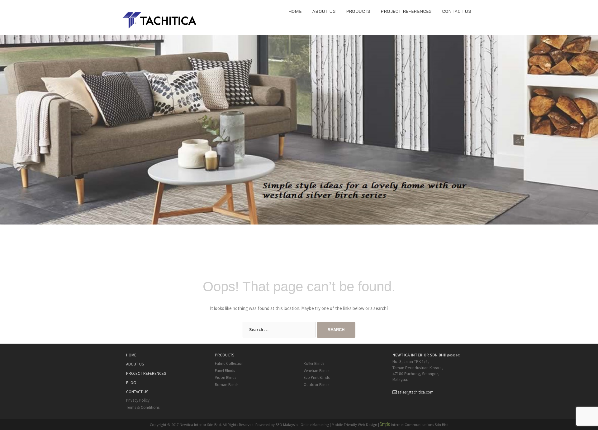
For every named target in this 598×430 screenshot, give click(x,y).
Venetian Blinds (316, 370)
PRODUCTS (358, 11)
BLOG (131, 382)
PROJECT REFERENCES (406, 11)
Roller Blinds (314, 363)
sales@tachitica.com (416, 392)
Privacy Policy (138, 400)
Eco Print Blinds (317, 377)
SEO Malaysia (287, 424)
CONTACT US (456, 11)
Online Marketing (315, 424)
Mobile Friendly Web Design (354, 424)
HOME (295, 11)
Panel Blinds (225, 370)
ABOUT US (324, 11)
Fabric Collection (229, 363)
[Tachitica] (160, 19)
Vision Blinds (225, 377)
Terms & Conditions (142, 407)
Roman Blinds (226, 384)
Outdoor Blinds (316, 384)
